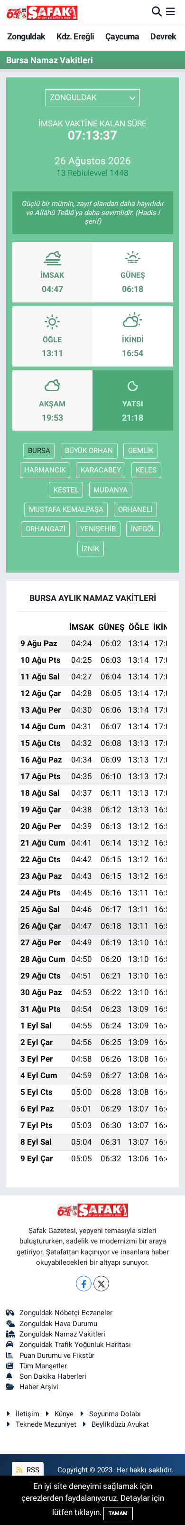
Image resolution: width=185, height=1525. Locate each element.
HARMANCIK (44, 470)
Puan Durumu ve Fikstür (56, 1355)
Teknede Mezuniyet (46, 1424)
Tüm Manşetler (43, 1366)
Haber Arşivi (38, 1387)
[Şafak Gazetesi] (41, 12)
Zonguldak (26, 36)
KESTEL (66, 490)
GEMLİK (140, 450)
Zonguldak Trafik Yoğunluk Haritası (75, 1344)
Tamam (118, 1513)
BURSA (39, 450)
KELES (146, 470)
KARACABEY (101, 470)
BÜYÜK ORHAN (89, 450)
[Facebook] (84, 1283)
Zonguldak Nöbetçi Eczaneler (65, 1312)
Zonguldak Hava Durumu (58, 1323)
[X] (101, 1283)
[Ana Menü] (170, 12)
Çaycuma (122, 36)
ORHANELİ (135, 509)
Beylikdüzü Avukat (120, 1424)
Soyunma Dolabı (115, 1414)
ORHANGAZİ (45, 529)
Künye (64, 1414)
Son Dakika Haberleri (52, 1376)
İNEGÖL (143, 529)
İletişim (27, 1414)
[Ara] (157, 12)
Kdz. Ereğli (75, 36)
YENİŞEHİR (98, 529)
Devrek (163, 36)
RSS (32, 1470)
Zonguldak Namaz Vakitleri (62, 1334)
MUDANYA (110, 490)
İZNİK (90, 549)
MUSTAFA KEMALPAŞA (66, 509)
